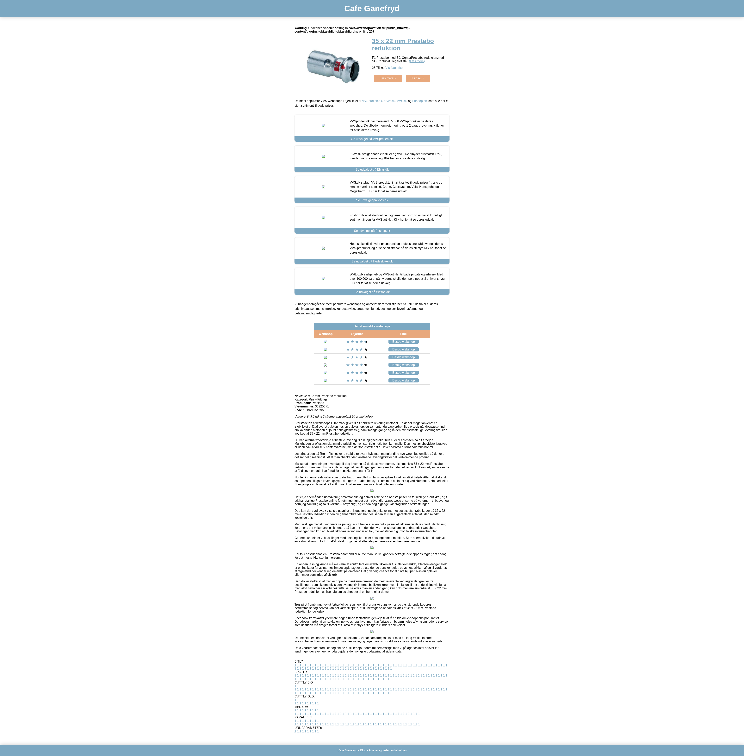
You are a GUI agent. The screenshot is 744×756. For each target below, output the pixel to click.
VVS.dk (402, 101)
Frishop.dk (419, 101)
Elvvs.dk (389, 101)
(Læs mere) (417, 61)
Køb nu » (418, 78)
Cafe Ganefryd (372, 8)
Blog (363, 750)
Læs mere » (388, 78)
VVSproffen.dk (372, 101)
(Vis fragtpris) (393, 67)
